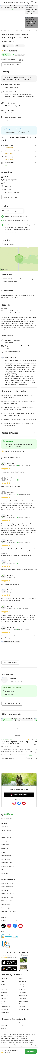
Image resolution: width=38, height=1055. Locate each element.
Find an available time (11, 64)
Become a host (6, 863)
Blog (2, 870)
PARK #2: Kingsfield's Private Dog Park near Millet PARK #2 (14, 743)
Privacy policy (6, 837)
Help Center (5, 844)
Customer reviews (7, 866)
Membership (5, 859)
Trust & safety (6, 830)
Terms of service (7, 834)
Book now (30, 1051)
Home (3, 852)
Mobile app (5, 873)
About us (4, 827)
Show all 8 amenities (11, 197)
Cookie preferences (8, 841)
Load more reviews (10, 662)
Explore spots (6, 855)
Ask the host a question (12, 703)
